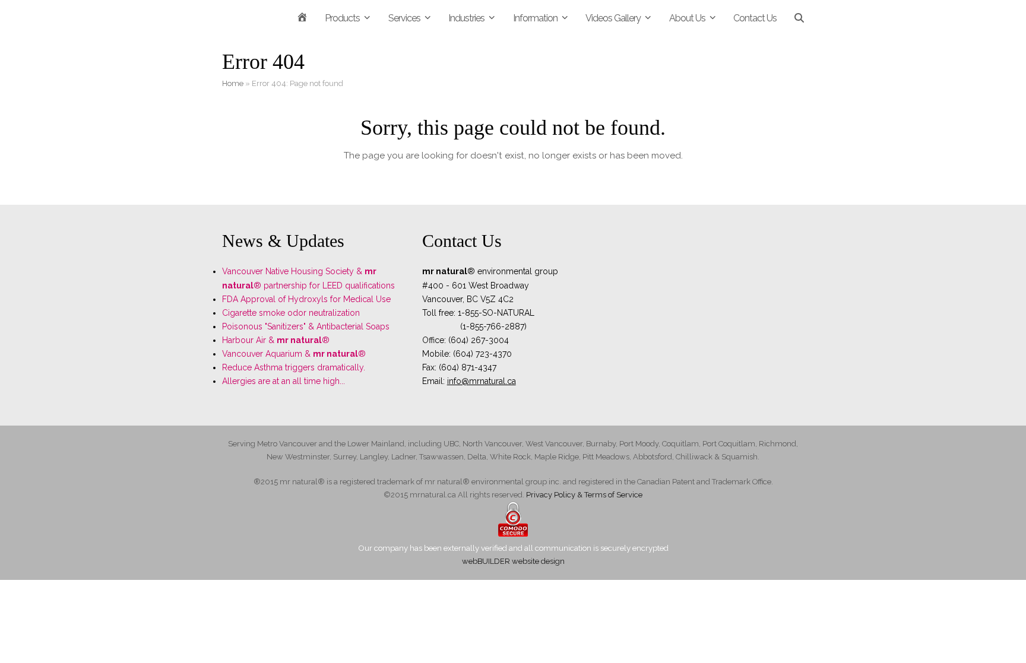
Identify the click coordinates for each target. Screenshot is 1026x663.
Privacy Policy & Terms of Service (584, 494)
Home (232, 83)
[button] (799, 18)
